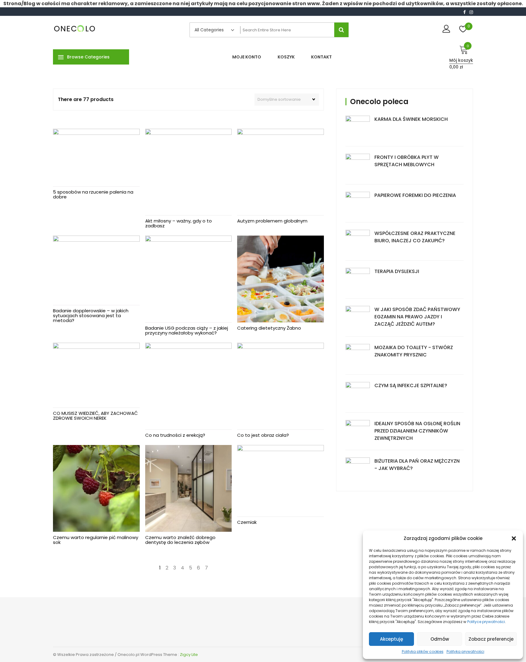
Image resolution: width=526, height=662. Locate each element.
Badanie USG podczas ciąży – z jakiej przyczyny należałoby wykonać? (186, 330)
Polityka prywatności (465, 651)
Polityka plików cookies (423, 651)
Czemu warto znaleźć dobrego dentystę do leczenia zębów (180, 539)
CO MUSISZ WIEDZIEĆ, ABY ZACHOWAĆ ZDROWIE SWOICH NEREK (95, 415)
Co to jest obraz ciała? (263, 435)
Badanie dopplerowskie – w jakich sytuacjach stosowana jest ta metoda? (90, 315)
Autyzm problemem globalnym (272, 221)
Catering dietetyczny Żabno (269, 328)
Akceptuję (391, 639)
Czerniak (247, 522)
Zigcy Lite (189, 654)
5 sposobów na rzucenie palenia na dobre (93, 194)
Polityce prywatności (486, 621)
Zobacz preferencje (491, 639)
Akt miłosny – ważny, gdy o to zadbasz (178, 223)
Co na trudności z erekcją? (175, 435)
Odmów (439, 639)
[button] (514, 538)
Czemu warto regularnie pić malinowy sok (95, 539)
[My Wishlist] (463, 29)
